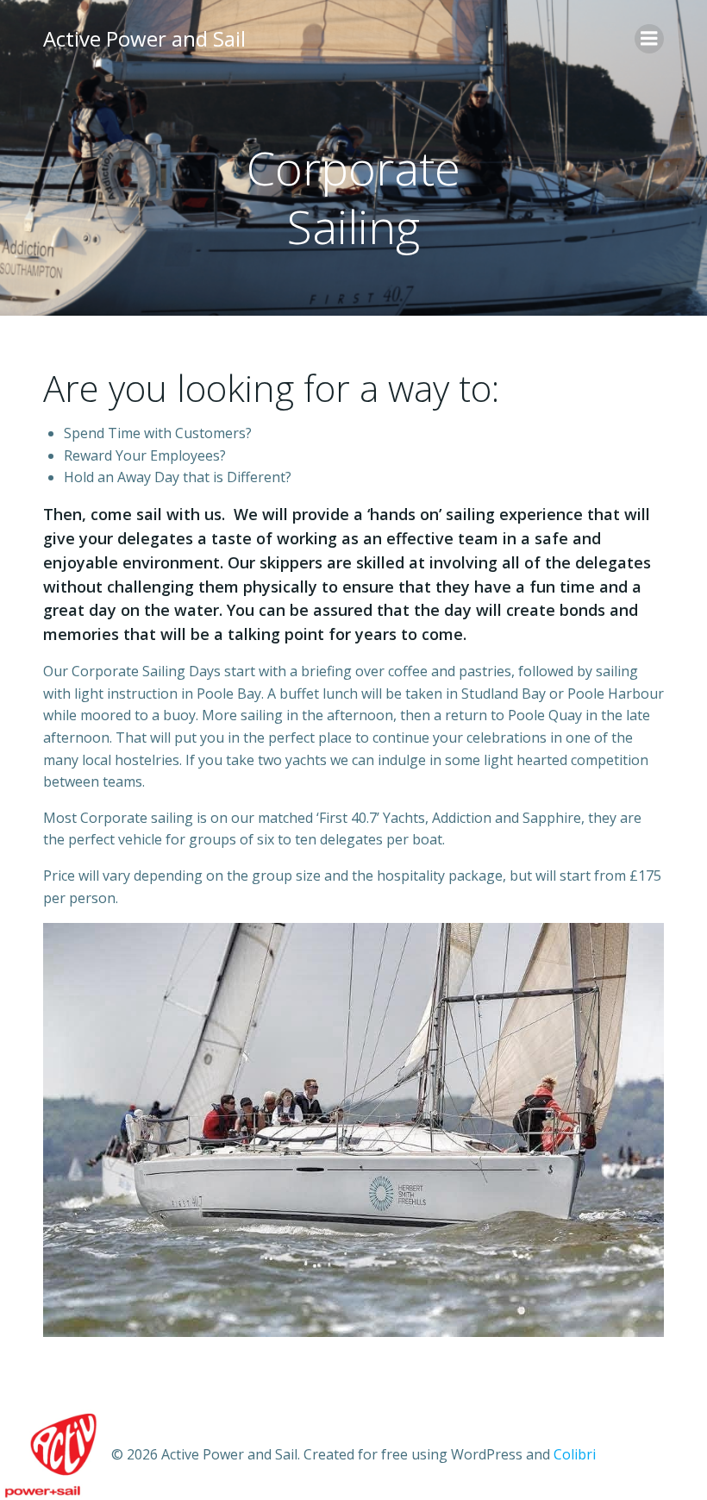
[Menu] (649, 38)
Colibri (575, 1454)
